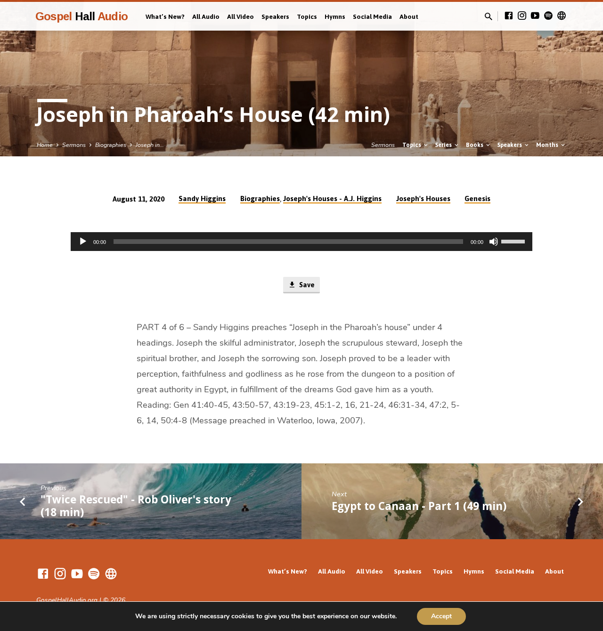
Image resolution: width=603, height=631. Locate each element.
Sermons (74, 145)
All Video (240, 16)
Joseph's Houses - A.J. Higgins (332, 198)
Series (444, 144)
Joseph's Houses (423, 198)
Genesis (477, 198)
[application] (301, 241)
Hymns (335, 16)
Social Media (372, 16)
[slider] (514, 240)
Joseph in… (150, 145)
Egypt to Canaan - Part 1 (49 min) (419, 506)
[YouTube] (535, 16)
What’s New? (165, 16)
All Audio (206, 16)
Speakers (275, 16)
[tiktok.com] (561, 16)
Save (306, 285)
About (408, 16)
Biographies (110, 145)
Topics (307, 16)
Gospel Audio (81, 16)
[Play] (83, 241)
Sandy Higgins (202, 198)
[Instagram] (522, 16)
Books (475, 144)
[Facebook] (509, 16)
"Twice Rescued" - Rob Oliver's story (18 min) (136, 505)
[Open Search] (488, 17)
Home (45, 145)
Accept (441, 616)
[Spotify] (548, 16)
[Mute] (493, 241)
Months (548, 144)
